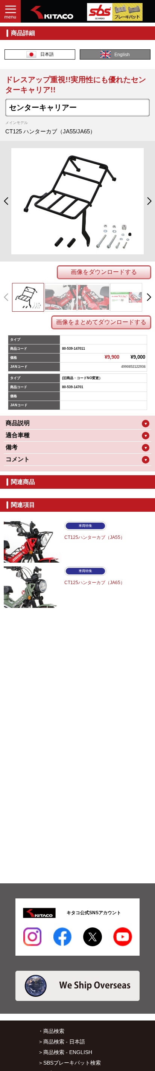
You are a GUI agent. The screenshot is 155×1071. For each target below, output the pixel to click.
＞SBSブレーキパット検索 (69, 1063)
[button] (6, 201)
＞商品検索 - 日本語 (61, 1042)
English (122, 54)
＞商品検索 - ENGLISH (65, 1052)
